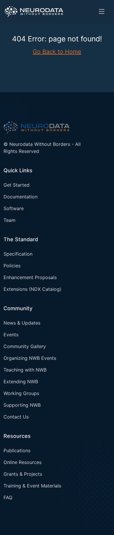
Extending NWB (21, 381)
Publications (17, 450)
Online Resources (23, 462)
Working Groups (21, 393)
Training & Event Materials (32, 486)
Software (14, 208)
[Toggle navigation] (101, 12)
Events (11, 334)
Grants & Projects (23, 474)
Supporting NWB (22, 405)
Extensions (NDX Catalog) (32, 289)
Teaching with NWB (25, 370)
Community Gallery (25, 346)
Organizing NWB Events (30, 358)
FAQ (8, 497)
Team (9, 220)
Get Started (17, 185)
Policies (12, 266)
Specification (18, 254)
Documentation (20, 197)
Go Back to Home (57, 51)
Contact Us (16, 417)
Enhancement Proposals (30, 277)
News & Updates (22, 323)
